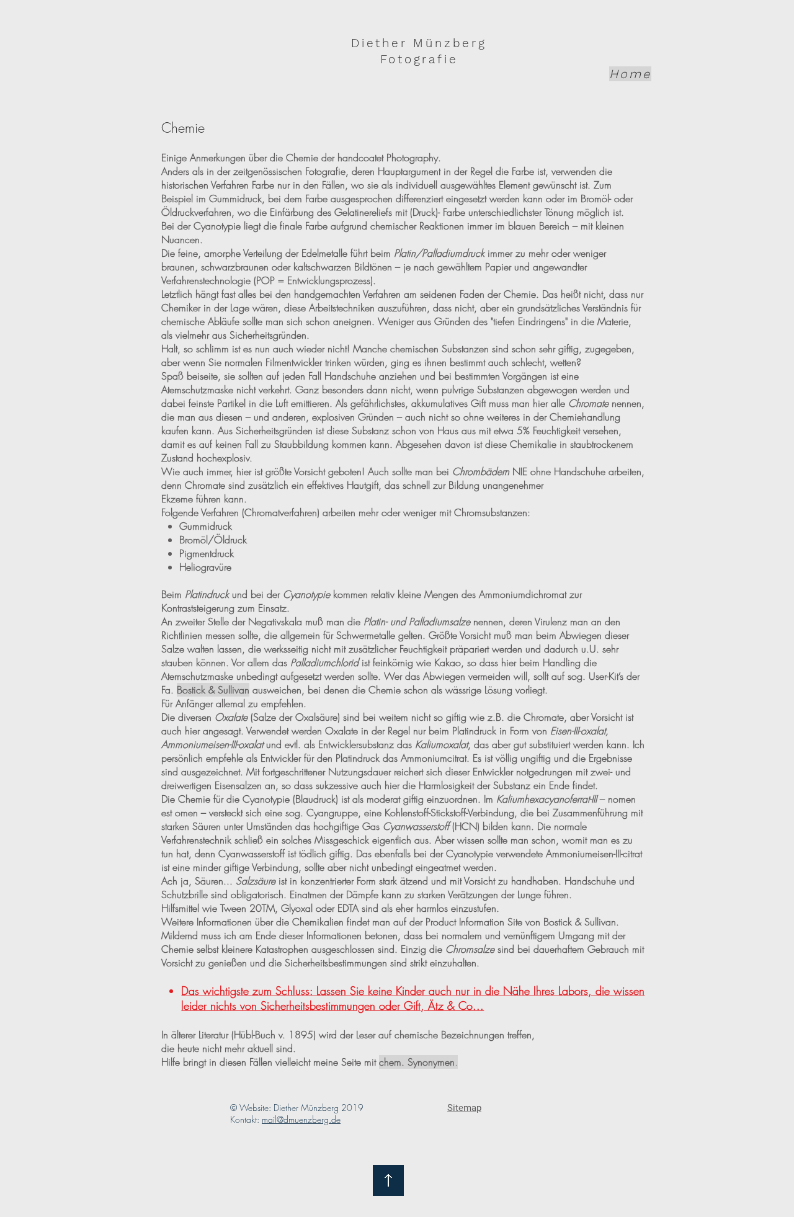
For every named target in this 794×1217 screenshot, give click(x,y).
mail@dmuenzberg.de (301, 1119)
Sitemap (464, 1107)
